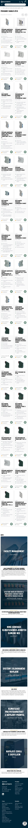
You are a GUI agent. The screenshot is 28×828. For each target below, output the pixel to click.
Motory (16, 786)
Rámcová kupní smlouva (7, 811)
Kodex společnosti (5, 819)
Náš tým (16, 804)
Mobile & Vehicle (18, 789)
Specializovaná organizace (7, 803)
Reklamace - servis (18, 806)
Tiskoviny (4, 816)
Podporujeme (4, 817)
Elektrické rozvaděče (19, 783)
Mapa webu (17, 793)
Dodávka (3, 806)
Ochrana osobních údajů (6, 820)
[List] (22, 14)
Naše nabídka (4, 804)
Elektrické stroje (18, 785)
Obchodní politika (5, 807)
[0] (24, 1)
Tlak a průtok (17, 790)
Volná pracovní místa (6, 821)
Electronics (17, 792)
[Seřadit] (26, 14)
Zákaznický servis (18, 803)
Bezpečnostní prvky (19, 788)
